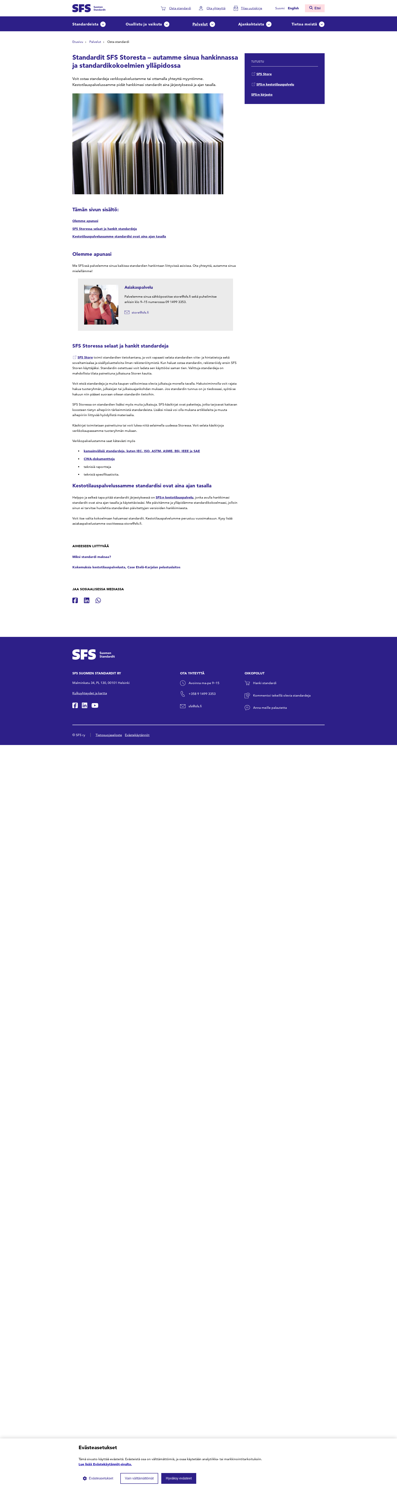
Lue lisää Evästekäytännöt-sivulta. (105, 1464)
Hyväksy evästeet (179, 1478)
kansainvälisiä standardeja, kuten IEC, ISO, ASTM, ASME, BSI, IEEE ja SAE (142, 451)
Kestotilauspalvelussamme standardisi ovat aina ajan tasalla (119, 236)
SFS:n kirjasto (262, 94)
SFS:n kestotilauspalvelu (174, 497)
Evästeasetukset (101, 1478)
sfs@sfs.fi (195, 706)
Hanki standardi (264, 683)
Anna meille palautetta (270, 708)
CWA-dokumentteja (99, 459)
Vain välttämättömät (139, 1478)
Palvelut (200, 24)
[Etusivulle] (88, 8)
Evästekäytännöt (137, 735)
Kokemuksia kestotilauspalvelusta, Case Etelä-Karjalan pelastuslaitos (126, 567)
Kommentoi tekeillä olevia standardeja (282, 695)
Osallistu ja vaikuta (144, 24)
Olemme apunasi (85, 221)
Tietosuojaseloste (109, 735)
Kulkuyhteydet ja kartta (89, 693)
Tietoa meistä (304, 24)
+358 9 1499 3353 (202, 694)
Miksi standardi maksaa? (91, 557)
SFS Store (85, 357)
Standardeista (85, 24)
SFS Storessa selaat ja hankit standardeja (104, 229)
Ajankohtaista (251, 24)
